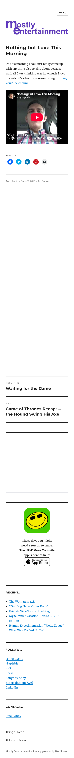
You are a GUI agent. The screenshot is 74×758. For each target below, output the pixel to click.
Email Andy (13, 716)
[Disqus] (37, 235)
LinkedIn (12, 687)
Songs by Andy (16, 678)
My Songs (43, 181)
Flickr (9, 673)
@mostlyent (14, 658)
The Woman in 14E (22, 601)
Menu (62, 12)
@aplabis (12, 663)
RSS (8, 668)
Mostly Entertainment (18, 751)
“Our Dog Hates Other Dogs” (29, 606)
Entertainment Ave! (19, 682)
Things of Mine (16, 740)
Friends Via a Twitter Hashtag (29, 611)
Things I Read (15, 732)
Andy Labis (12, 181)
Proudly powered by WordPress (50, 751)
